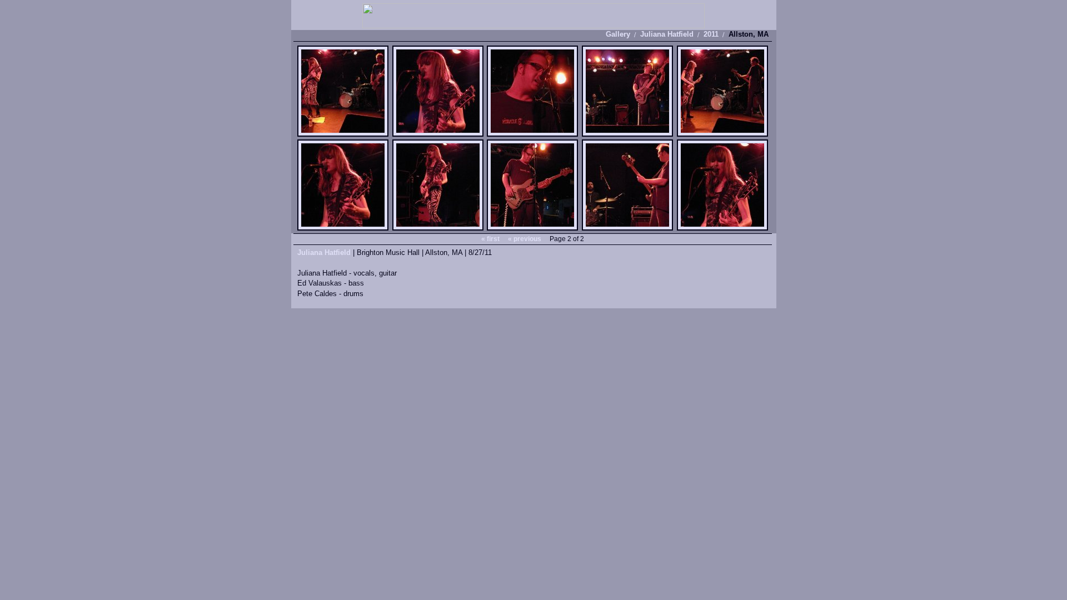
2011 (711, 34)
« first (490, 239)
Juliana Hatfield (667, 34)
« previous (524, 239)
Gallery (618, 34)
